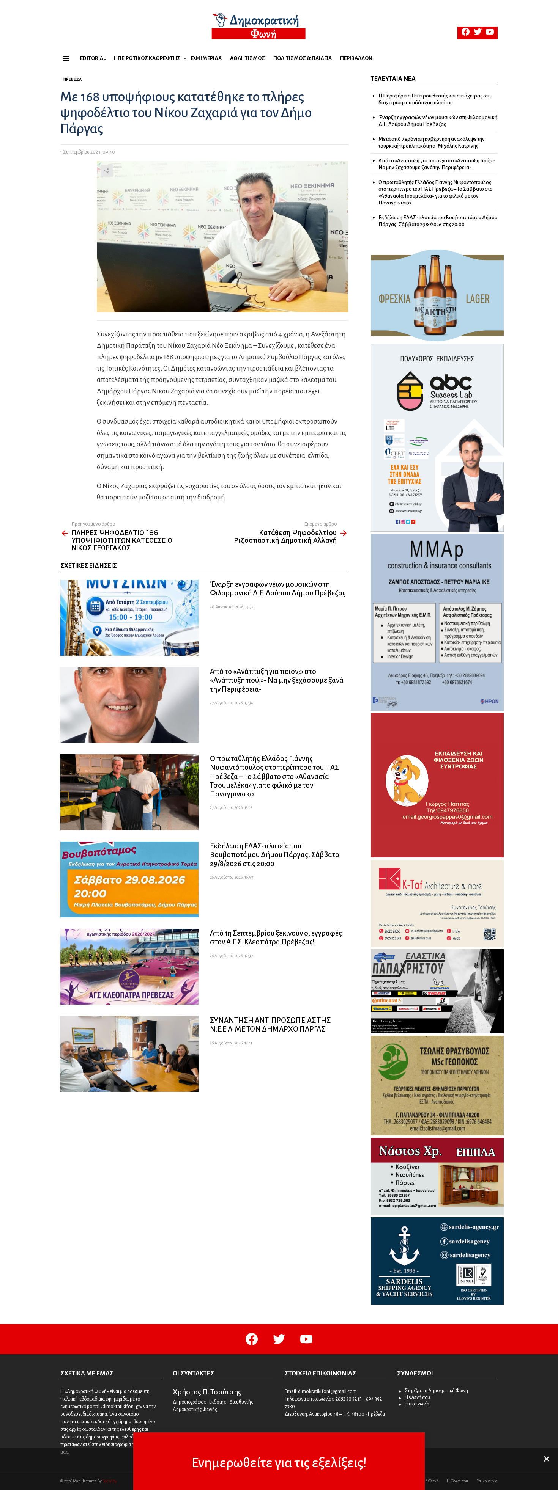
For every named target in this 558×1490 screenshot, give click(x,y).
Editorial (93, 58)
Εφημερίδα (206, 58)
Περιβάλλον (356, 58)
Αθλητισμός (247, 58)
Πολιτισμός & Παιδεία (302, 58)
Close (546, 1459)
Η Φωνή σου (417, 1397)
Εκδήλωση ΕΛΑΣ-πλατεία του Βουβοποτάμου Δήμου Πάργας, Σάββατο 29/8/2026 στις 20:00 (274, 854)
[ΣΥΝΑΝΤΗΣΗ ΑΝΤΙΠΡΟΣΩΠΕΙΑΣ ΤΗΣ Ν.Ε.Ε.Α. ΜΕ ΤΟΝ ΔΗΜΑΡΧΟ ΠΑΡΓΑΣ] (129, 1054)
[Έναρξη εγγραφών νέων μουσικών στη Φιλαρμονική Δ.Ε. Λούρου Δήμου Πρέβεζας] (129, 618)
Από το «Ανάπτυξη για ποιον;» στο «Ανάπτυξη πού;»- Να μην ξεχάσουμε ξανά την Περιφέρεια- (277, 680)
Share (107, 171)
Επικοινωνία (417, 1404)
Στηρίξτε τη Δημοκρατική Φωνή (436, 1390)
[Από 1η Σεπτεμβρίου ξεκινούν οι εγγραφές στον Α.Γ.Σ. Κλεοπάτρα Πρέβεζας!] (129, 967)
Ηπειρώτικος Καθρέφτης (147, 58)
